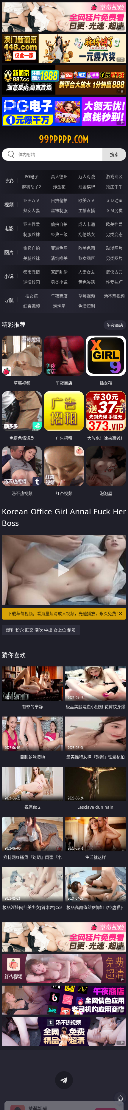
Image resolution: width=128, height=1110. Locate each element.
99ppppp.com (64, 139)
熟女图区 (86, 258)
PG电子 (31, 176)
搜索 (114, 154)
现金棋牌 (86, 186)
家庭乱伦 (59, 272)
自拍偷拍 (59, 200)
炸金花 (59, 186)
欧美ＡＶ (86, 200)
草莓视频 (86, 296)
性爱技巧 (114, 282)
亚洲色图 (59, 248)
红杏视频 (31, 306)
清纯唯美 (59, 258)
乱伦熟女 (86, 234)
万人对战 (86, 176)
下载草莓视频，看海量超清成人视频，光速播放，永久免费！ (64, 613)
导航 (9, 300)
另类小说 (59, 282)
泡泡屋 (59, 306)
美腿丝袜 (31, 258)
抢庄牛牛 (114, 186)
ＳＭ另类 (114, 210)
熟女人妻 (31, 210)
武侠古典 (114, 272)
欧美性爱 (114, 224)
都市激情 (31, 272)
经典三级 (59, 234)
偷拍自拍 (59, 224)
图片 (9, 252)
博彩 (9, 180)
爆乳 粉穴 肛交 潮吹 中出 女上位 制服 (41, 630)
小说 (9, 276)
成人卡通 (86, 224)
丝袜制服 (59, 210)
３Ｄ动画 (114, 200)
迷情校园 (31, 282)
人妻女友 (86, 272)
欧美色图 (86, 248)
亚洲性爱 (31, 224)
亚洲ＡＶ (31, 200)
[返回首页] (120, 1098)
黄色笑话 (86, 282)
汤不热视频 (114, 296)
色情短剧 (86, 306)
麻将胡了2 (31, 186)
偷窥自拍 (31, 248)
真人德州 (59, 176)
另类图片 (114, 258)
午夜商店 (59, 296)
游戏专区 (114, 176)
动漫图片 (114, 248)
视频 (9, 204)
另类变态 (114, 234)
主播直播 (86, 210)
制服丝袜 (31, 234)
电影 (9, 228)
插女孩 (31, 296)
